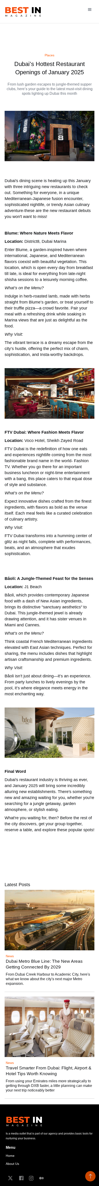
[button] (90, 8)
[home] (23, 11)
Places (49, 55)
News (10, 956)
